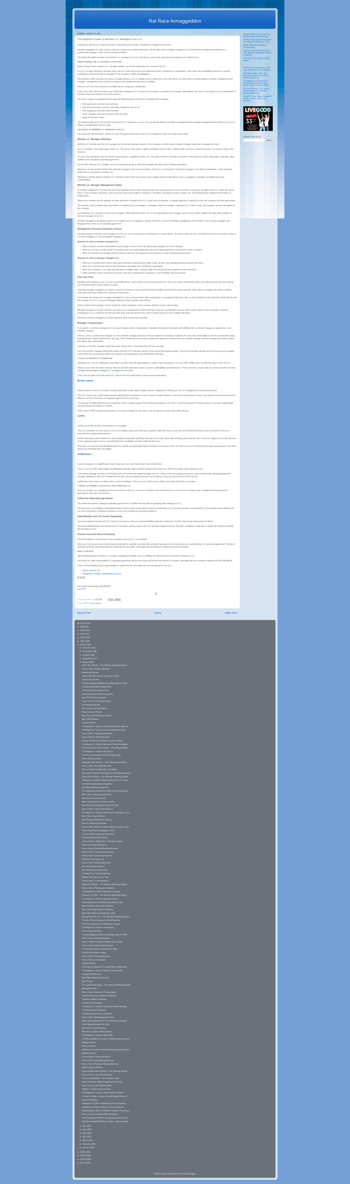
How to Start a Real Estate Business (97, 945)
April (84, 1137)
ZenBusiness (84, 454)
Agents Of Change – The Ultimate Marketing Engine (104, 884)
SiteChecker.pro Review (92, 1067)
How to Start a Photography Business (98, 888)
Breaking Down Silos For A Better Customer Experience (106, 1111)
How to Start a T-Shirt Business (95, 881)
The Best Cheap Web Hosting (95, 838)
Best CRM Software (90, 719)
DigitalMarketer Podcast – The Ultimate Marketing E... (105, 762)
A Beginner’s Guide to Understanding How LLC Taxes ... (106, 780)
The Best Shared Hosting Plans (95, 690)
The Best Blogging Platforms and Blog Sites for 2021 (104, 683)
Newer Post (84, 612)
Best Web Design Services (93, 866)
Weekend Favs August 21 (93, 859)
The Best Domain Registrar (93, 1010)
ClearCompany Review (92, 712)
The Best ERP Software (92, 1003)
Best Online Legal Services (93, 816)
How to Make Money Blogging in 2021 (98, 831)
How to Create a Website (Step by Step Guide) (102, 942)
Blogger (192, 1174)
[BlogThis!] (111, 599)
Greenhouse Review (91, 680)
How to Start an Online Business (96, 737)
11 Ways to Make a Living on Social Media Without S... (105, 1096)
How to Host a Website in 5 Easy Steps (99, 992)
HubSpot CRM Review (91, 974)
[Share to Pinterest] (119, 599)
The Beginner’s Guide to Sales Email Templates (102, 1093)
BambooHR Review (90, 672)
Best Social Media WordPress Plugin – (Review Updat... (106, 1121)
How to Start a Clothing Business (96, 938)
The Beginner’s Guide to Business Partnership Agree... (105, 744)
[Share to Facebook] (117, 599)
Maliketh (173, 1174)
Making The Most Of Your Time (95, 877)
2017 (82, 1163)
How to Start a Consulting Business (97, 856)
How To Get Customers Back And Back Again (101, 755)
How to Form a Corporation (94, 960)
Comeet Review (89, 1046)
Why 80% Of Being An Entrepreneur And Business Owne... (107, 773)
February (86, 1144)
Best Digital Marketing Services (95, 978)
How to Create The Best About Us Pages (99, 769)
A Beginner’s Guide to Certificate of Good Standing (104, 1103)
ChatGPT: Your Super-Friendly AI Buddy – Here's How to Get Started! (257, 98)
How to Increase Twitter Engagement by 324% (102, 1082)
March (85, 1140)
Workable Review (89, 988)
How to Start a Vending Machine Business (100, 848)
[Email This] (109, 599)
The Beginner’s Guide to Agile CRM (97, 1035)
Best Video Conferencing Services (96, 794)
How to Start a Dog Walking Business (98, 1060)
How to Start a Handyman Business (97, 733)
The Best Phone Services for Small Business (101, 920)
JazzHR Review (88, 723)
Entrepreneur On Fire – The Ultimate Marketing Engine (105, 917)
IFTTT (83, 589)
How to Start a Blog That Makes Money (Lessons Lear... (106, 827)
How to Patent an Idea (91, 931)
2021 (82, 645)
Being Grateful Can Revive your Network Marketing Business (257, 35)
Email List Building (90, 1100)
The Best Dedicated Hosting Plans (96, 687)
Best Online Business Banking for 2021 (99, 913)
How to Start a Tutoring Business (96, 1057)
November (87, 651)
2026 (82, 627)
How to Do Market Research (94, 845)
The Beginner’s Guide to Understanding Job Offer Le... (105, 726)
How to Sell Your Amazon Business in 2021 (100, 676)
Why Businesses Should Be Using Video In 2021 (103, 902)
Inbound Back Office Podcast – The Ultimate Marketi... (105, 1071)
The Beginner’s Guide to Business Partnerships (102, 971)
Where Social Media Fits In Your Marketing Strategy (104, 1021)
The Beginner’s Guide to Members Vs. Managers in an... (106, 812)
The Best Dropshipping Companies (97, 784)
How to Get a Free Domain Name (96, 701)
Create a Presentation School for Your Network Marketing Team (257, 41)
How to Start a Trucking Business (96, 956)
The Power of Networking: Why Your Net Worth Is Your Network (257, 69)
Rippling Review (89, 1042)
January (86, 1147)
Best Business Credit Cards (94, 798)
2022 (82, 641)
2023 (82, 637)
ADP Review (87, 981)
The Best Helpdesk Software (94, 999)
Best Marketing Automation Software (97, 906)
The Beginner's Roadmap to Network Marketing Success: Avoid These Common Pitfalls (256, 83)
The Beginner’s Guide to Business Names (100, 899)
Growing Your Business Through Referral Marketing (104, 967)
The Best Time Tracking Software (96, 874)
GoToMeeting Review (91, 705)
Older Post (231, 612)
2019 (82, 1156)
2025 (82, 630)
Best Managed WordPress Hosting (97, 820)
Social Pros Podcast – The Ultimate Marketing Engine (105, 777)
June (84, 1129)
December (87, 648)
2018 (82, 1159)
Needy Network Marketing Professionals (254, 46)
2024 (82, 634)
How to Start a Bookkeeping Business (98, 1017)
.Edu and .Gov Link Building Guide (97, 1085)
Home (157, 612)
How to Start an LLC (91, 570)
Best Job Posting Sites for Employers (98, 909)
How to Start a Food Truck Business (97, 809)
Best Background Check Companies (97, 694)
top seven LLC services (111, 375)
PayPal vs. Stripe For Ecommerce (96, 1089)
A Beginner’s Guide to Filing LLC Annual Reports (103, 1107)
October (86, 655)
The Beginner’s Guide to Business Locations (101, 892)
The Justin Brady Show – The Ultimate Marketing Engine (106, 985)
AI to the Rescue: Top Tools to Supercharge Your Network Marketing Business (256, 90)
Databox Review (89, 1053)
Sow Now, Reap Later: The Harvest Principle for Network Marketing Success (256, 75)
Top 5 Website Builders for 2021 (96, 1024)
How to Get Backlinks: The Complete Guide (100, 1078)
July (84, 1126)
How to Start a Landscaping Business (98, 852)
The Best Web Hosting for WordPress (98, 834)
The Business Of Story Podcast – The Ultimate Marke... (106, 748)
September (87, 659)
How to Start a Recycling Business (96, 766)
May (84, 1133)
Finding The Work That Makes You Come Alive (102, 741)
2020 (82, 1152)
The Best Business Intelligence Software (99, 996)
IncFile (81, 415)
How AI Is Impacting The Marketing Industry (101, 924)
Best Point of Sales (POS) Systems (97, 1032)
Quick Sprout (96, 603)
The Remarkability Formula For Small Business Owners (106, 1039)
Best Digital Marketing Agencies (95, 787)
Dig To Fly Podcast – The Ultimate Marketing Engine (104, 665)
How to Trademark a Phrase (94, 823)
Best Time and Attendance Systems (97, 716)
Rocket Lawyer (85, 380)
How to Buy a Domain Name (94, 708)
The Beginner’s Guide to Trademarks (98, 927)
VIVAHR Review (89, 963)
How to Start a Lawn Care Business (97, 1075)
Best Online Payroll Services (94, 1028)
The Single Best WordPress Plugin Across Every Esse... (106, 791)
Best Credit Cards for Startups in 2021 (98, 802)
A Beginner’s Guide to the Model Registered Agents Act (105, 1050)
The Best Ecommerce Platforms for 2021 (99, 949)
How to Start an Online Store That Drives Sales (102, 841)
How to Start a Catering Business (96, 863)
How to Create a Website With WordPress (100, 1114)
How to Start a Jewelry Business (96, 669)
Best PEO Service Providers (94, 698)
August (85, 662)
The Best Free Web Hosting (94, 953)
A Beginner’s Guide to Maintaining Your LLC (101, 574)
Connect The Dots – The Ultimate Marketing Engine (104, 895)
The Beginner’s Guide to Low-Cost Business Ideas (104, 730)
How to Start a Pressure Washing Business (100, 1064)
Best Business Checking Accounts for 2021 (100, 805)
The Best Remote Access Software (97, 1014)
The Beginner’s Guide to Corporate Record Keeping (104, 1006)
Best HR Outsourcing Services (95, 870)
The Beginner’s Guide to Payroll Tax (97, 751)
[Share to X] (114, 599)
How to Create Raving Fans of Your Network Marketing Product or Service (257, 53)
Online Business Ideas (91, 759)
